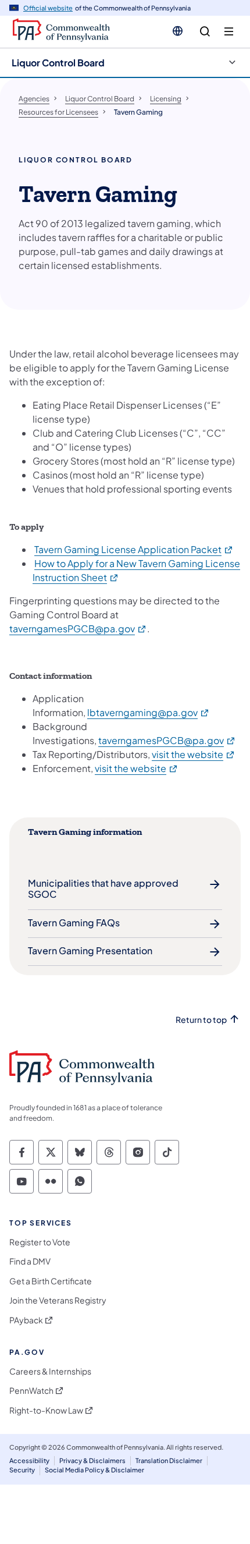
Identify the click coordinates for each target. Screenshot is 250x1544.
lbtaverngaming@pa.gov (148, 712)
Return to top (201, 1020)
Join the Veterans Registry (57, 1300)
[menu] (229, 31)
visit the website (193, 754)
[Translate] (177, 31)
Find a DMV (30, 1261)
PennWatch (31, 1391)
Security (22, 1470)
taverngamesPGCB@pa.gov (78, 628)
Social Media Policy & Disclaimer (94, 1470)
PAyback (26, 1320)
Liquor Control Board (58, 62)
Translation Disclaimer (168, 1460)
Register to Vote (39, 1242)
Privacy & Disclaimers (92, 1460)
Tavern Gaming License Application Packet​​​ (134, 549)
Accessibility (29, 1460)
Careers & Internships (50, 1371)
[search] (205, 31)
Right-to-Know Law (46, 1410)
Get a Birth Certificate (50, 1281)
